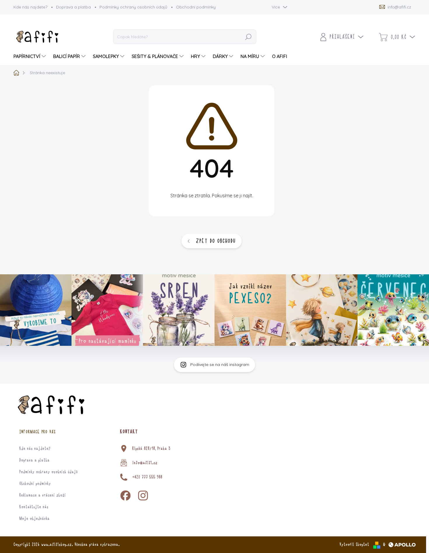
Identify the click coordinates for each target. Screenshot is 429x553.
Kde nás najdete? (30, 7)
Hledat (248, 37)
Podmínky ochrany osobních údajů (133, 7)
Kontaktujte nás (33, 507)
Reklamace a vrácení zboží (42, 495)
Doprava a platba (73, 7)
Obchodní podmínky (196, 7)
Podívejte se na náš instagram (219, 364)
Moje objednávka (34, 518)
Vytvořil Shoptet (354, 544)
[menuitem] (30, 56)
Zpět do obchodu (216, 241)
